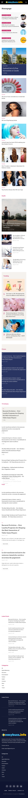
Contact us (21, 790)
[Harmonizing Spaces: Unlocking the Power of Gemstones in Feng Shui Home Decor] (14, 304)
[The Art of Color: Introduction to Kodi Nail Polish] (14, 85)
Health (3, 679)
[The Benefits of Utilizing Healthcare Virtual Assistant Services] (7, 264)
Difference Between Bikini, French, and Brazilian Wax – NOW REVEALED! (15, 335)
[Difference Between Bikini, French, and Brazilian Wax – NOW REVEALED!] (14, 325)
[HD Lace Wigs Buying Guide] (14, 109)
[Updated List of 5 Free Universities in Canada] (14, 56)
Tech (3, 685)
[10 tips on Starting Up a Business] (23, 32)
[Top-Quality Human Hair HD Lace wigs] (14, 178)
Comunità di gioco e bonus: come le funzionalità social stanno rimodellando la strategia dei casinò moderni (13, 379)
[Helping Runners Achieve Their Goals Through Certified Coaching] (14, 215)
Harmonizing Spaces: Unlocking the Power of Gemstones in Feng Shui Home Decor (15, 314)
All (2, 668)
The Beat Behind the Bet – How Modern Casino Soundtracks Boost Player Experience (13, 450)
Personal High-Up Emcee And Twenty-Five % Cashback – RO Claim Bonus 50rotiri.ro (16, 657)
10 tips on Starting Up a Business (9, 32)
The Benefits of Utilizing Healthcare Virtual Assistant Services (19, 261)
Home (5, 790)
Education (4, 672)
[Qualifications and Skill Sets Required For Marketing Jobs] (23, 40)
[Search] (26, 2)
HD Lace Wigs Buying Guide (9, 120)
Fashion (3, 676)
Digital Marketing (5, 670)
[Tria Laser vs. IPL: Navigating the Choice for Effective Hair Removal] (14, 285)
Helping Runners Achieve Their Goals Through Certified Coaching (14, 225)
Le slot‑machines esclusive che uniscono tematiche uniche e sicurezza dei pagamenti (13, 428)
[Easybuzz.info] (14, 2)
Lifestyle (4, 681)
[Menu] (2, 2)
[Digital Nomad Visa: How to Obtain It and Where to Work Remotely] (23, 17)
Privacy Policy (12, 790)
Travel (3, 687)
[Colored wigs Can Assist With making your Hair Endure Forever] (14, 131)
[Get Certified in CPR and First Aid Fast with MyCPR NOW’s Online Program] (7, 240)
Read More (5, 543)
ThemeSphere (22, 793)
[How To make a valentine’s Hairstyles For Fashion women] (14, 154)
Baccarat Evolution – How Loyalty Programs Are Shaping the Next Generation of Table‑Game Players (14, 357)
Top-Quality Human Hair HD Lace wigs (12, 189)
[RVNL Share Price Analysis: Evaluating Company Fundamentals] (23, 25)
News (3, 683)
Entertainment (5, 674)
